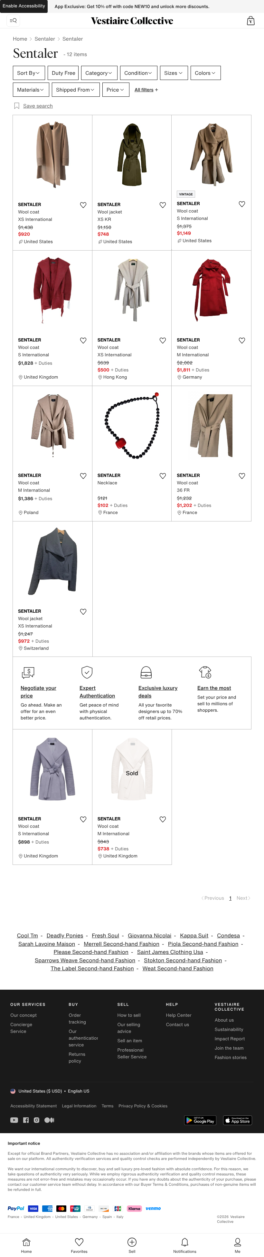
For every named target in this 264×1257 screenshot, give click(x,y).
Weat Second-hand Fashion (178, 969)
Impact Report (230, 1038)
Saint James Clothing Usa (170, 952)
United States (66, 1216)
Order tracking (77, 1018)
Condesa (228, 936)
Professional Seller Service (131, 1053)
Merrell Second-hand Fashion (121, 944)
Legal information (79, 1106)
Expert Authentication (97, 691)
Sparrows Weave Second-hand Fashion (85, 960)
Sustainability (229, 1029)
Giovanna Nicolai (149, 936)
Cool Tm (27, 936)
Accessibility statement (33, 1106)
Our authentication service (84, 1038)
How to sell (128, 1015)
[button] (250, 20)
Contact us (177, 1024)
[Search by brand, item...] (13, 21)
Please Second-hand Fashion (90, 952)
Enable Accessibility (24, 6)
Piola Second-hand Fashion (203, 944)
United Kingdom (37, 1216)
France (13, 1216)
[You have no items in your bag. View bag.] (250, 20)
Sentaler (44, 39)
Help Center (179, 1015)
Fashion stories (231, 1057)
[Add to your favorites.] (83, 205)
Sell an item (129, 1040)
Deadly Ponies (65, 936)
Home (20, 39)
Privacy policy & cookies (142, 1106)
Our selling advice (128, 1028)
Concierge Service (21, 1028)
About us (224, 1020)
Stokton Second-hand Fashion (183, 960)
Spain (107, 1216)
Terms (107, 1106)
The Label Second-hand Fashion (92, 969)
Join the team (229, 1048)
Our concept (23, 1015)
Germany (90, 1216)
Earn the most (214, 688)
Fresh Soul (105, 936)
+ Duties (43, 363)
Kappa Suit (194, 936)
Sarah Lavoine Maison (46, 944)
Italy (120, 1216)
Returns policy (77, 1057)
